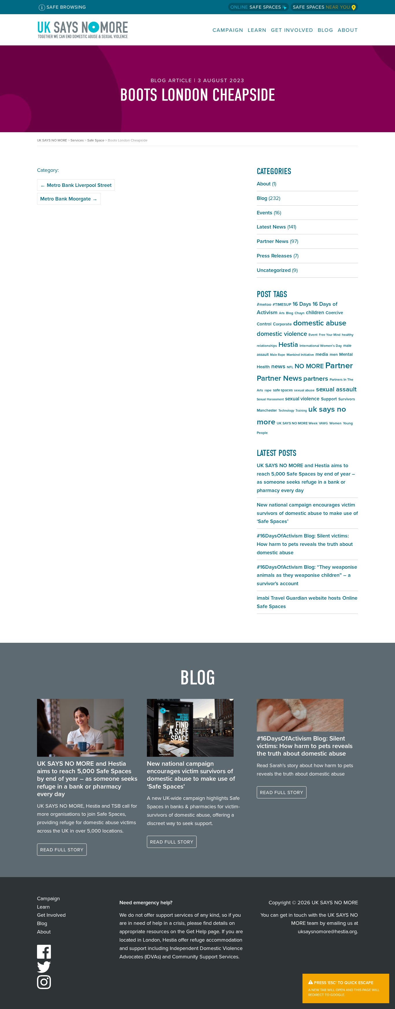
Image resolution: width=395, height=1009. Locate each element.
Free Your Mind (329, 334)
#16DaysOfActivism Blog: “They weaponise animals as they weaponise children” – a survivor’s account (307, 575)
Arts (282, 313)
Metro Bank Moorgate (68, 198)
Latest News (271, 226)
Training (301, 410)
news (278, 366)
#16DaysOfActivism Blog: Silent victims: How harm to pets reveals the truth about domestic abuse (305, 544)
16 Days (302, 304)
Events (264, 212)
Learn (257, 30)
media (321, 354)
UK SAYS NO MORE (88, 30)
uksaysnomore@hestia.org (327, 931)
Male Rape (277, 354)
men (334, 354)
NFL (290, 366)
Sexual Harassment (270, 399)
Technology (286, 410)
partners (315, 378)
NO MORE (309, 366)
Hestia (288, 344)
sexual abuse (304, 390)
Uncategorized (274, 270)
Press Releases (274, 255)
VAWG (323, 423)
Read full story (62, 849)
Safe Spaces (256, 7)
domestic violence (282, 333)
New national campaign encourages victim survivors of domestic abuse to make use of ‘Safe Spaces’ (307, 513)
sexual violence (302, 398)
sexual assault (336, 389)
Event (313, 334)
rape (268, 390)
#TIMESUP (282, 304)
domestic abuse (319, 322)
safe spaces (283, 390)
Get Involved (292, 30)
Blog (325, 30)
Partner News (273, 241)
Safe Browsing (65, 7)
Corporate (282, 324)
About (348, 30)
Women (335, 423)
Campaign (228, 30)
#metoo (264, 304)
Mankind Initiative (300, 354)
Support (329, 399)
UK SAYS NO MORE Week (297, 423)
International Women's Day (321, 345)
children (315, 312)
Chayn (299, 312)
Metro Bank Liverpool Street (76, 185)
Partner (339, 365)
